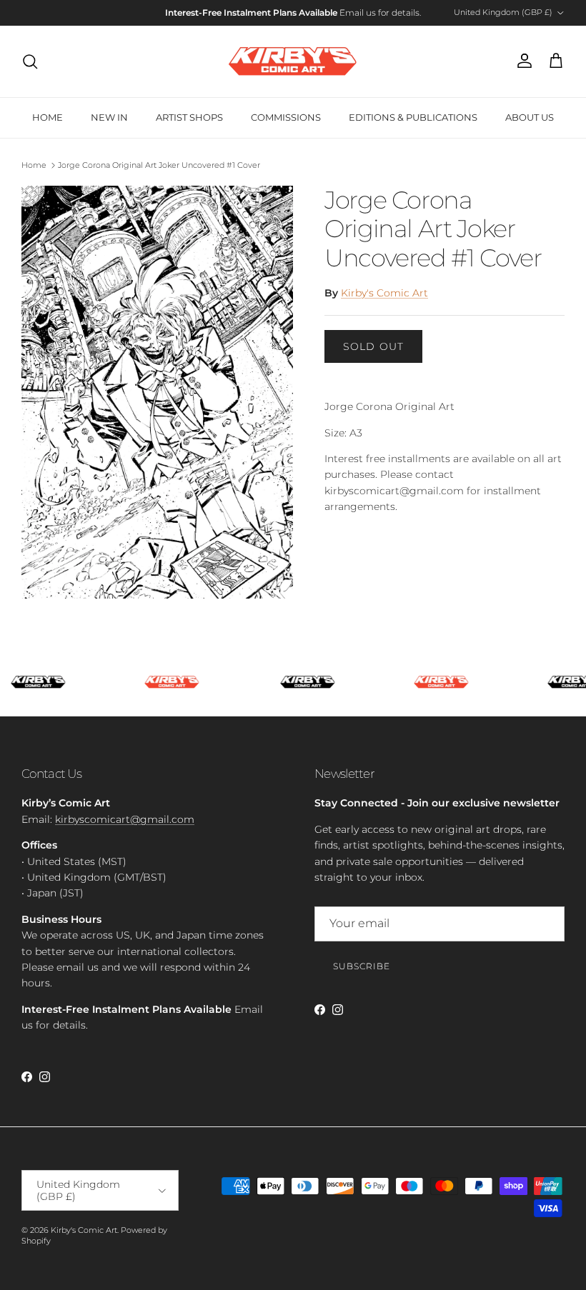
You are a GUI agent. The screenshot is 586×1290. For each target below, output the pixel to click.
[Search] (30, 61)
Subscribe (361, 966)
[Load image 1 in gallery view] (157, 392)
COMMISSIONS (286, 117)
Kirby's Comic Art (384, 292)
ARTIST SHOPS (189, 117)
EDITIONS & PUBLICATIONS (413, 117)
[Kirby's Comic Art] (293, 61)
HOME (47, 117)
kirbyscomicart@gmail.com (124, 819)
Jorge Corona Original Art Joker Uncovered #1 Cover (159, 165)
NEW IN (109, 117)
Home (33, 165)
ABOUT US (529, 117)
